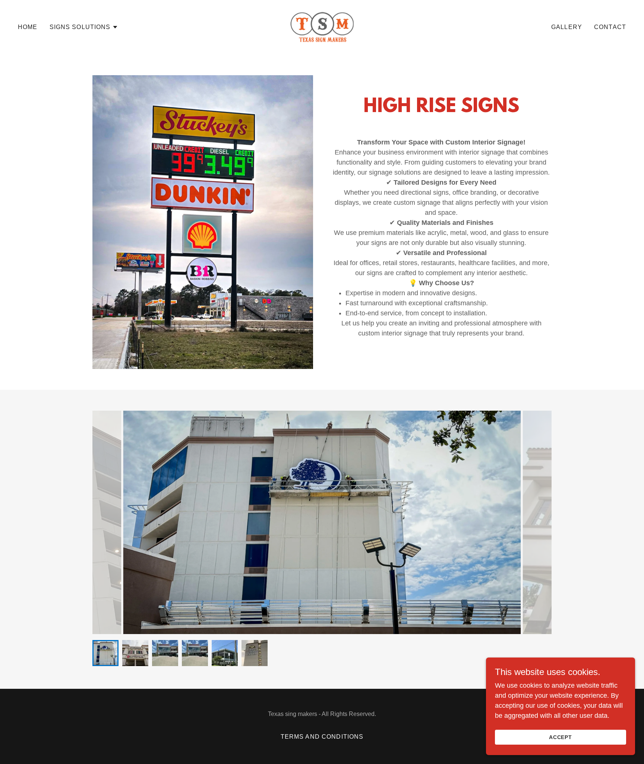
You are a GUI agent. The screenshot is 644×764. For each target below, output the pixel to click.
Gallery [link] (566, 27)
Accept (560, 737)
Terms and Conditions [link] (322, 736)
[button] (84, 27)
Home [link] (28, 27)
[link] (322, 27)
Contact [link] (610, 27)
